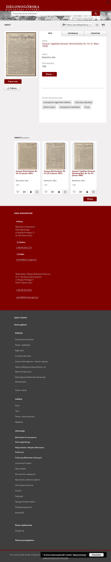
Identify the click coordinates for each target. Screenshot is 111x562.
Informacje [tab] (73, 33)
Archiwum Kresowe (23, 356)
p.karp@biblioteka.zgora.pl (27, 297)
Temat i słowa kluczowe (25, 416)
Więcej (90, 199)
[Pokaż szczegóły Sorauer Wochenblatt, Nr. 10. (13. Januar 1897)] (37, 192)
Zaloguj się (19, 530)
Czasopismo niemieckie (70, 107)
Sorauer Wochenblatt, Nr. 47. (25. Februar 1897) (55, 172)
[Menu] (107, 2)
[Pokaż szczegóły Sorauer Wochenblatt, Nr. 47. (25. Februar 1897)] (65, 192)
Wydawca (19, 422)
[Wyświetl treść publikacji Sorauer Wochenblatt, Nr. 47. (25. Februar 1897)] (59, 192)
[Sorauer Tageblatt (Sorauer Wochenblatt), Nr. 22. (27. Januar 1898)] (83, 156)
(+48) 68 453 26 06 (24, 290)
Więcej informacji (79, 555)
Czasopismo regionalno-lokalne (57, 102)
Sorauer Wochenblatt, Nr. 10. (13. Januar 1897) (26, 172)
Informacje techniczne (24, 485)
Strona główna (20, 324)
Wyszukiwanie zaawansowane (83, 18)
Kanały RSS (19, 512)
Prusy (87, 107)
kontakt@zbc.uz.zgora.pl (26, 259)
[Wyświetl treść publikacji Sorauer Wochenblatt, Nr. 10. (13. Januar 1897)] (30, 192)
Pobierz (13, 88)
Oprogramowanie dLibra (25, 501)
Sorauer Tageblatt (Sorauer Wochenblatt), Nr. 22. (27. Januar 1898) (83, 173)
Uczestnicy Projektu (23, 463)
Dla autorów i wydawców (25, 474)
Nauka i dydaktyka (22, 345)
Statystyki (19, 496)
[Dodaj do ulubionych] (97, 25)
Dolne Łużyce (49, 107)
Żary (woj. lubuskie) (83, 102)
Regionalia (19, 350)
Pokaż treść (13, 81)
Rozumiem (96, 554)
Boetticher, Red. (49, 57)
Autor (17, 405)
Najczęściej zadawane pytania (27, 479)
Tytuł (17, 411)
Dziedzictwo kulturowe (24, 339)
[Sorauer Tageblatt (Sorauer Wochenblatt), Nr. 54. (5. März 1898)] (21, 54)
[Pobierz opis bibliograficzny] (24, 192)
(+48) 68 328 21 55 (24, 247)
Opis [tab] (50, 33)
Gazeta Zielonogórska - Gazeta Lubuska (31, 361)
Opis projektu (20, 468)
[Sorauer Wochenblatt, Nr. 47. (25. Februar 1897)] (55, 156)
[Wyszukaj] (96, 13)
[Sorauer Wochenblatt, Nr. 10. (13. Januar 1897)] (27, 156)
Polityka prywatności (23, 507)
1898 (44, 66)
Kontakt (18, 490)
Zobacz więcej (21, 390)
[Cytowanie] (103, 25)
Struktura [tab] (95, 33)
